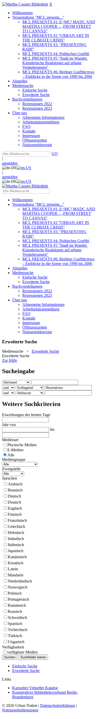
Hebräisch (16, 532)
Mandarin (15, 575)
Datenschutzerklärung (57, 705)
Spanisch (15, 623)
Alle (10, 455)
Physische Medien (22, 445)
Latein (13, 569)
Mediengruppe (13, 459)
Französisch (17, 520)
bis (52, 429)
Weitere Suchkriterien (31, 404)
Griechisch (16, 526)
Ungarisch (16, 642)
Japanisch (15, 551)
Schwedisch (17, 617)
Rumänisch (17, 605)
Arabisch (15, 484)
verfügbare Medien (22, 652)
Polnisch (15, 593)
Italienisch (16, 545)
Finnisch (15, 514)
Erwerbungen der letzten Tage (26, 415)
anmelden (10, 163)
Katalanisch (17, 557)
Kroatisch (15, 563)
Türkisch (15, 636)
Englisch (15, 508)
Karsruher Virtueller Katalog (35, 688)
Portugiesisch (18, 599)
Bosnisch (15, 490)
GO (55, 153)
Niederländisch (20, 581)
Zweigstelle (11, 469)
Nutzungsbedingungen (20, 710)
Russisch (15, 611)
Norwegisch (17, 587)
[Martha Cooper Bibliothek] (25, 4)
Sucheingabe (18, 371)
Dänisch (14, 496)
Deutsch (14, 502)
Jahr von (9, 424)
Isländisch (16, 538)
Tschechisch (17, 629)
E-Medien (15, 450)
